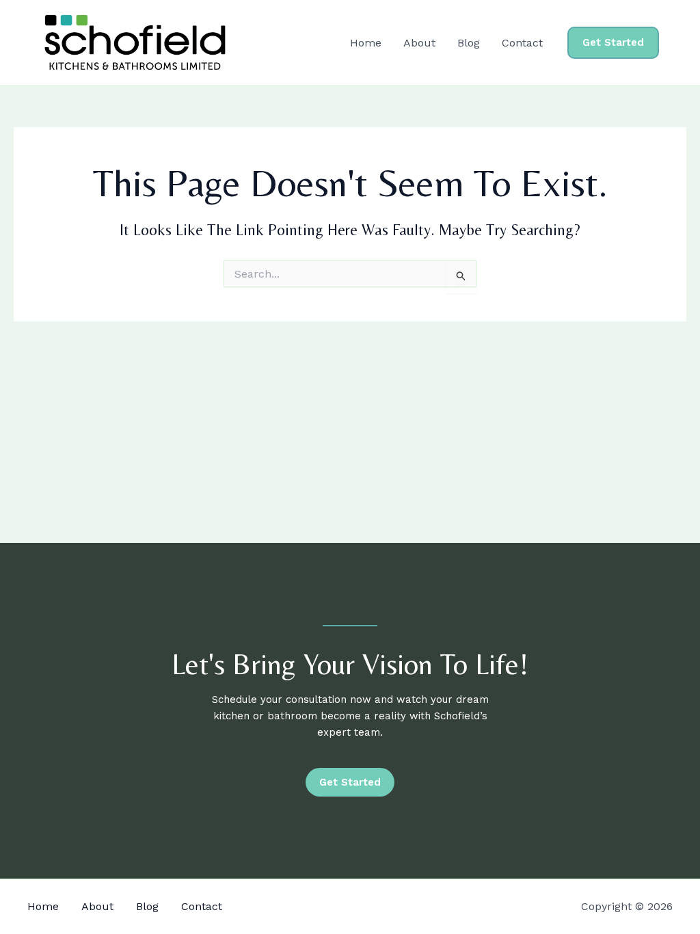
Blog (468, 42)
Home (365, 42)
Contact (522, 42)
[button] (613, 43)
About (419, 42)
